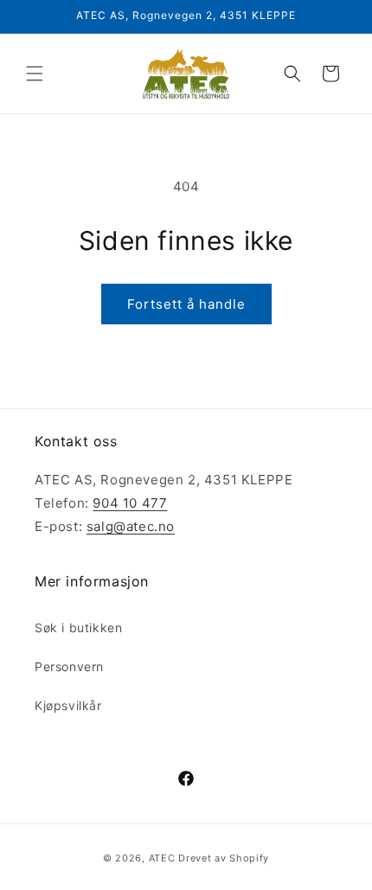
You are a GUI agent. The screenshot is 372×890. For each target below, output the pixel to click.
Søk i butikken (78, 627)
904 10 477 (130, 503)
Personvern (69, 666)
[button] (35, 73)
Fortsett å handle (186, 304)
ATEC (162, 858)
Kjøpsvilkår (68, 705)
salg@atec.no (131, 526)
